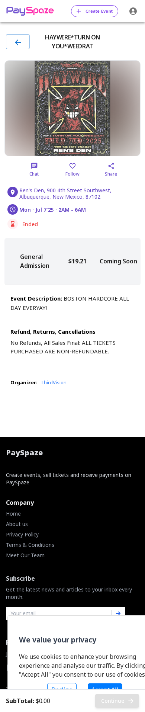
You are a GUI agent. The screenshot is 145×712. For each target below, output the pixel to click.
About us (17, 523)
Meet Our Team (25, 555)
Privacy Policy (22, 534)
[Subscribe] (118, 613)
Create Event (99, 11)
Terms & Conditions (30, 544)
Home (13, 513)
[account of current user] (133, 11)
